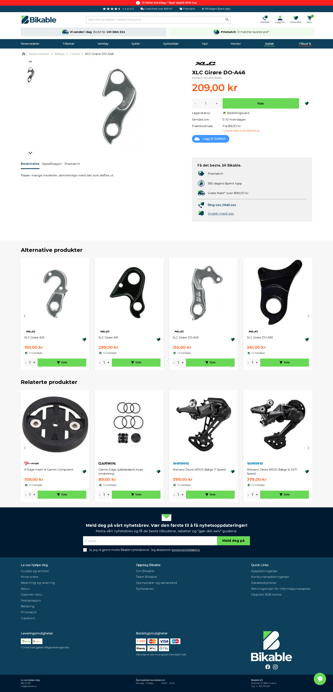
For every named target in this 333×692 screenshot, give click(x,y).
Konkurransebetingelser (270, 577)
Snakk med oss (221, 213)
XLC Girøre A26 (34, 337)
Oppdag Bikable (148, 565)
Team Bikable (146, 577)
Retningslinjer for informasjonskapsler (281, 589)
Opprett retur (32, 594)
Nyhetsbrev (145, 589)
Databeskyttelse (263, 583)
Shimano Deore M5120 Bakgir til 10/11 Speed (272, 471)
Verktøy (103, 43)
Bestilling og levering (38, 583)
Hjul (205, 43)
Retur (25, 589)
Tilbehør (69, 43)
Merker (236, 43)
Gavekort (28, 618)
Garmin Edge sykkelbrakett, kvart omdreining (120, 471)
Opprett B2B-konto (266, 594)
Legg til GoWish (214, 139)
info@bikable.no (29, 686)
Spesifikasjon (52, 164)
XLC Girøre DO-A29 (185, 337)
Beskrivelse (30, 164)
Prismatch (72, 164)
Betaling (27, 606)
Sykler (135, 43)
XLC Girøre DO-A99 (260, 337)
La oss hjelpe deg (34, 565)
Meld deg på (233, 541)
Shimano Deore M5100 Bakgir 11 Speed (199, 469)
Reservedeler (30, 43)
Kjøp (260, 103)
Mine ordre (29, 577)
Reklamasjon (31, 600)
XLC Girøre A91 (108, 337)
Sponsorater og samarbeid (156, 583)
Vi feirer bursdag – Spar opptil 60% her (169, 2)
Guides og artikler (35, 571)
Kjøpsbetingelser (264, 571)
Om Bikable (145, 571)
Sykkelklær (171, 43)
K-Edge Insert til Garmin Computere (48, 469)
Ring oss (214, 205)
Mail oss (229, 205)
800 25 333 (26, 683)
